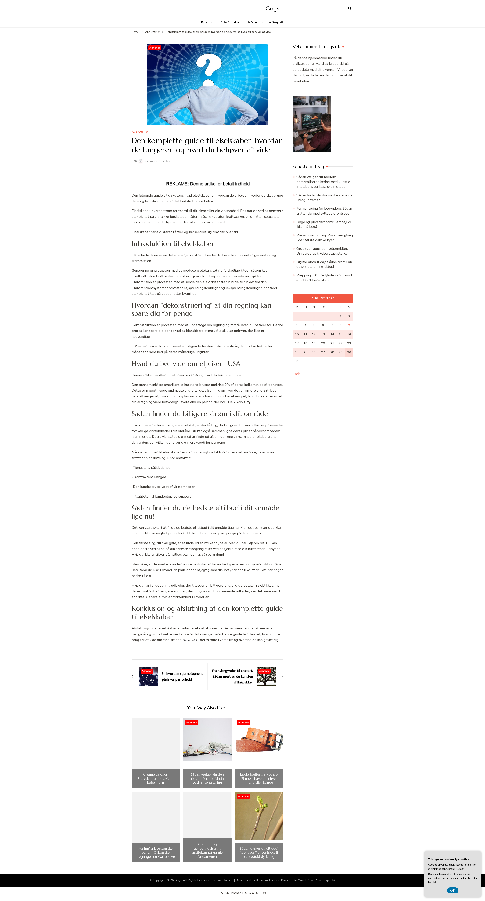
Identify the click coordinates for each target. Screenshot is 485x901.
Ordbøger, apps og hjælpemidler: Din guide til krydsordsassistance (322, 251)
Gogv (272, 8)
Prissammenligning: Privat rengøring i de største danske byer (324, 237)
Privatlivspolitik (325, 880)
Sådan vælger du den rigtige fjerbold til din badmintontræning (207, 778)
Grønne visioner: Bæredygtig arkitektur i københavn (156, 778)
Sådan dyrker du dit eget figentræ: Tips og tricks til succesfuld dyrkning (259, 852)
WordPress (305, 880)
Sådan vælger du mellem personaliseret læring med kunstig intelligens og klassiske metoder (323, 182)
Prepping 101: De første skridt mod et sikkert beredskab (324, 277)
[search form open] (349, 8)
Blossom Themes (268, 880)
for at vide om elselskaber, (160, 640)
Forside (206, 22)
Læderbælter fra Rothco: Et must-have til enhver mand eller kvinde (259, 778)
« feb (296, 373)
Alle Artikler (230, 22)
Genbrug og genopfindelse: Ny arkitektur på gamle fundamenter (207, 850)
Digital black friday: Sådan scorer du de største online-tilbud (324, 264)
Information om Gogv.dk (266, 22)
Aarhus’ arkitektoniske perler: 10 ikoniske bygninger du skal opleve (156, 852)
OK (452, 890)
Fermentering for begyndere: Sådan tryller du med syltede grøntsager (324, 210)
